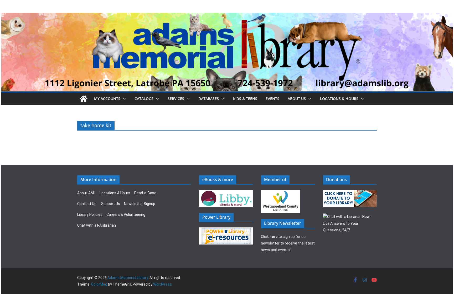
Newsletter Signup (139, 204)
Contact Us (86, 204)
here (273, 237)
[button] (123, 98)
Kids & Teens (245, 98)
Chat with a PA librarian (96, 225)
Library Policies (89, 214)
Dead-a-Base (145, 193)
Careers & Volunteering (125, 214)
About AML (86, 193)
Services (176, 98)
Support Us (110, 204)
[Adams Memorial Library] (227, 16)
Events (272, 98)
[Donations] (350, 193)
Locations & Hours (115, 193)
